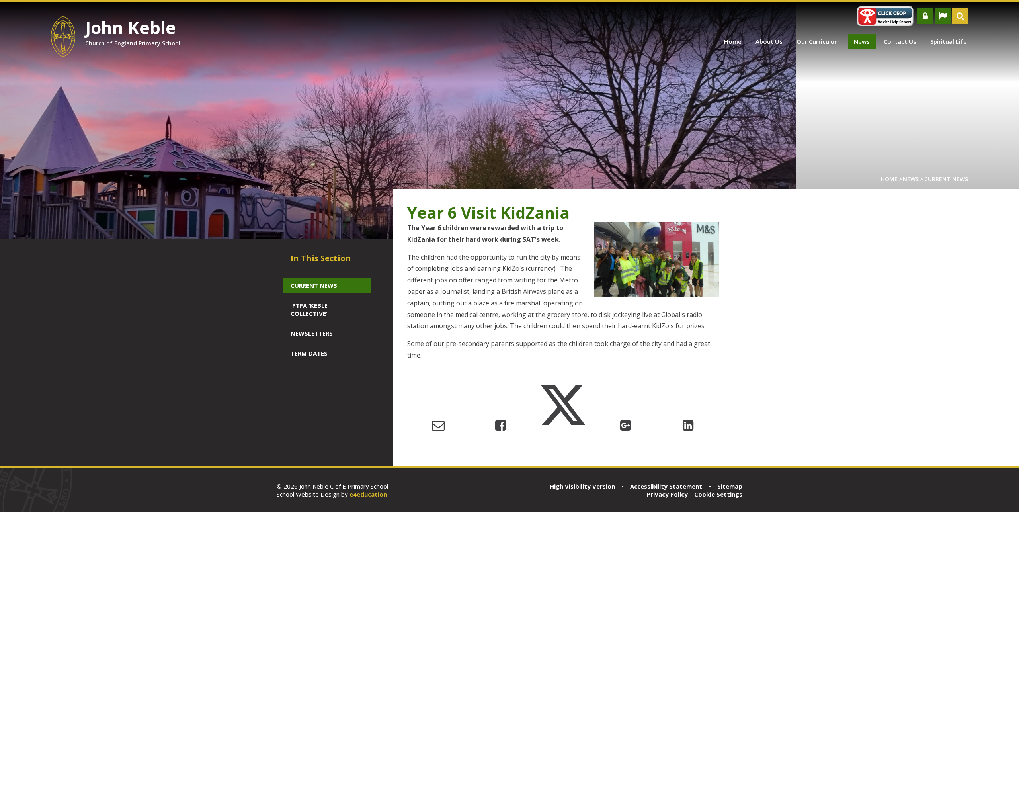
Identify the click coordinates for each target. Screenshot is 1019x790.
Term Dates (309, 353)
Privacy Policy (667, 494)
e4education (368, 494)
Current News (946, 179)
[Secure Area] (925, 16)
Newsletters (312, 333)
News (911, 179)
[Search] (960, 16)
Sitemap (729, 486)
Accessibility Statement (666, 486)
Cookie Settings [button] (718, 494)
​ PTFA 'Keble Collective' (309, 309)
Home (889, 179)
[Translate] (943, 16)
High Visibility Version (582, 486)
